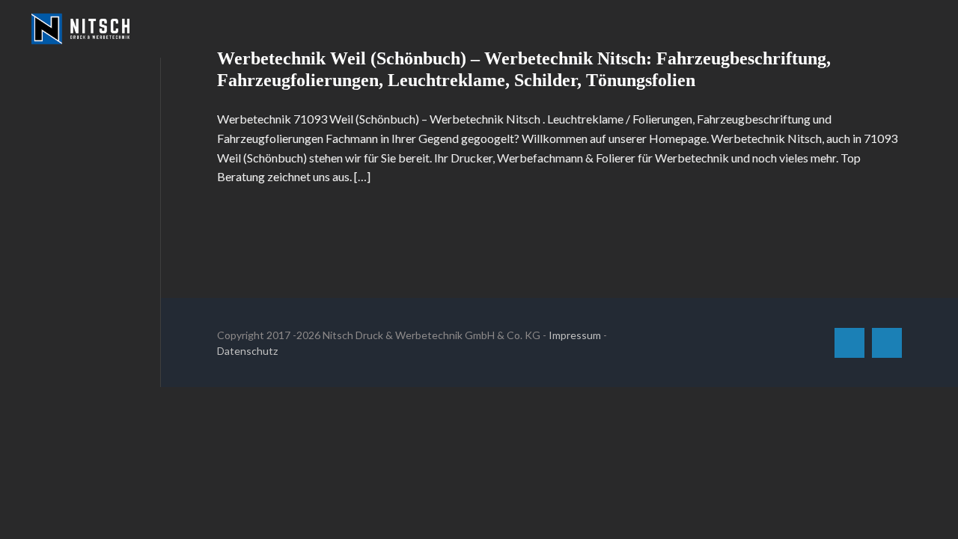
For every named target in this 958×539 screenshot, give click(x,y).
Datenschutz (247, 350)
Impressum (575, 335)
